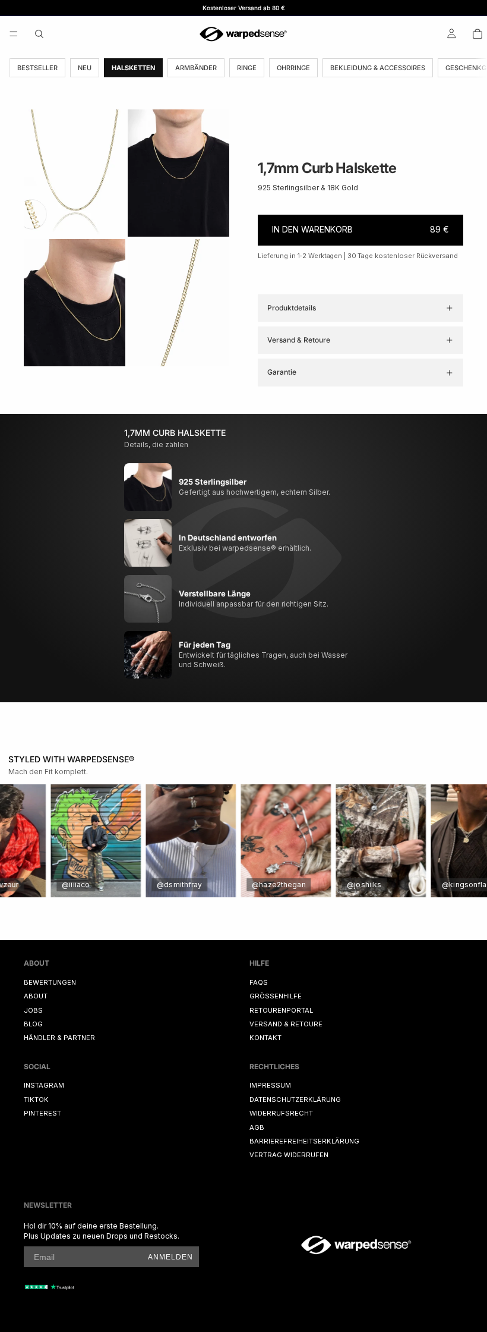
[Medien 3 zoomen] (74, 302)
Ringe (247, 68)
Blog (33, 1024)
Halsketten (133, 68)
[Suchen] (39, 34)
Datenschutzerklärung (295, 1099)
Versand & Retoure (298, 339)
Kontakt (265, 1037)
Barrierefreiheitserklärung (304, 1141)
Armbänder (196, 68)
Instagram (44, 1085)
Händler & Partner (59, 1037)
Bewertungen (50, 982)
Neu (84, 68)
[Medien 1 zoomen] (74, 173)
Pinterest (42, 1113)
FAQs (258, 982)
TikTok (36, 1099)
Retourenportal (281, 1010)
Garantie (281, 371)
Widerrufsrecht (281, 1113)
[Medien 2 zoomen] (178, 173)
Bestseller (37, 68)
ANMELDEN (170, 1257)
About (36, 996)
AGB (256, 1127)
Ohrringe (293, 68)
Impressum (270, 1085)
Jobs (33, 1010)
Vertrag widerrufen (288, 1155)
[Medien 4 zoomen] (178, 302)
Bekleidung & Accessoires (377, 68)
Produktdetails (291, 307)
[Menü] (13, 34)
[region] (243, 840)
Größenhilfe (275, 996)
